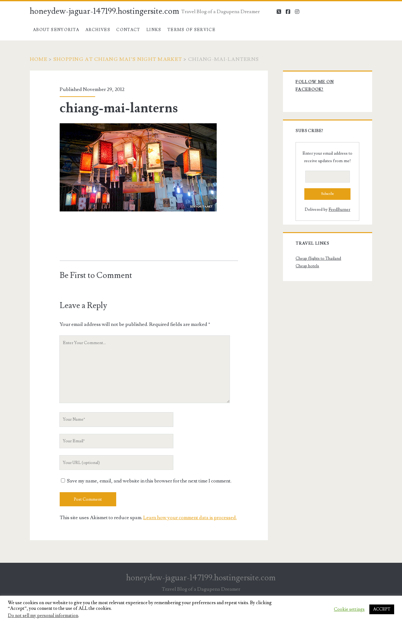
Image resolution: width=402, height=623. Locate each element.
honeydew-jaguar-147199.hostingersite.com (104, 11)
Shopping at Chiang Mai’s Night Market (117, 59)
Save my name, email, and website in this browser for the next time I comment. (149, 481)
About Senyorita (56, 29)
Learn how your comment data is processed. (190, 517)
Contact (128, 29)
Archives (97, 29)
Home (38, 59)
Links (153, 29)
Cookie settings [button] (349, 609)
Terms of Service (191, 29)
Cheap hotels (307, 266)
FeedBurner (339, 209)
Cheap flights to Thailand (318, 258)
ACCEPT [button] (381, 609)
